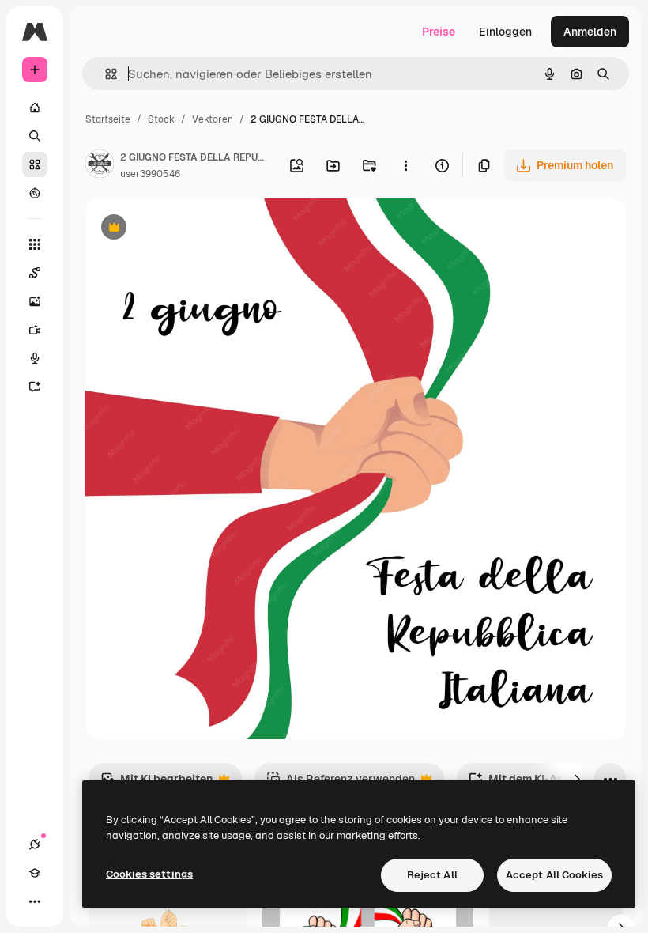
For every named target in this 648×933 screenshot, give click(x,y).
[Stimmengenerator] (34, 358)
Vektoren (212, 119)
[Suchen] (34, 136)
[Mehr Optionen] (405, 165)
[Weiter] (577, 779)
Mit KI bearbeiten (156, 783)
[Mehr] (34, 901)
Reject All (432, 875)
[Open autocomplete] (104, 74)
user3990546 (150, 174)
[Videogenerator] (34, 329)
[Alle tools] (34, 244)
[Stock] (34, 164)
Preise (438, 32)
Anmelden (589, 32)
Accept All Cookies (554, 875)
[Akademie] (34, 873)
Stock (161, 119)
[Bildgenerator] (34, 301)
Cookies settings (149, 874)
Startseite (107, 119)
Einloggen (505, 32)
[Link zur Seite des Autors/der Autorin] (99, 166)
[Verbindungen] (34, 844)
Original (186, 228)
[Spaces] (34, 272)
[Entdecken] (34, 193)
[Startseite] (34, 107)
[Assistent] (34, 386)
